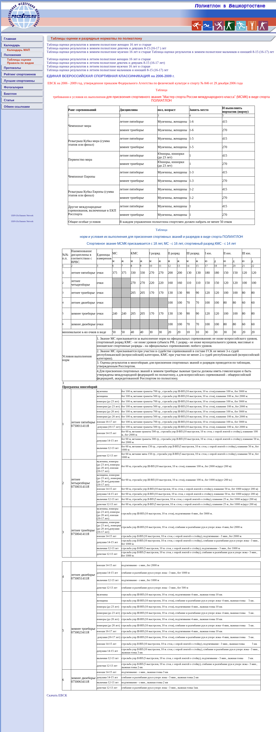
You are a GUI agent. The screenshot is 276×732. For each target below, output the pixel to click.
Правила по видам (20, 62)
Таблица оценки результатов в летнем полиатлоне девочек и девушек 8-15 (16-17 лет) (106, 62)
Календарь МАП (18, 50)
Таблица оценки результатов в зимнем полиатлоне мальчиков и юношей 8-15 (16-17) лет (213, 52)
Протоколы (12, 68)
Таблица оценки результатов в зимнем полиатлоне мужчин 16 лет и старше (99, 52)
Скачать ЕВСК (57, 695)
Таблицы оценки (19, 59)
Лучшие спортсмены (19, 80)
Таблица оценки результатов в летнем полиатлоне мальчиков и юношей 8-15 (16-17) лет (107, 70)
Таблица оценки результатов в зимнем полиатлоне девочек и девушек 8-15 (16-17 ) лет (106, 48)
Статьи (9, 100)
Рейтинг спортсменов (20, 74)
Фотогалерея (13, 87)
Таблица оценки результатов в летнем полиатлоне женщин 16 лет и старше (99, 59)
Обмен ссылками (17, 106)
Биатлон (10, 93)
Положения (12, 55)
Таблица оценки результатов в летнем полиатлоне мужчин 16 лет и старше (98, 66)
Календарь (12, 45)
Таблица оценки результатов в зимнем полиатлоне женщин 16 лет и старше (99, 44)
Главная (10, 38)
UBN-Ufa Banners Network (22, 215)
